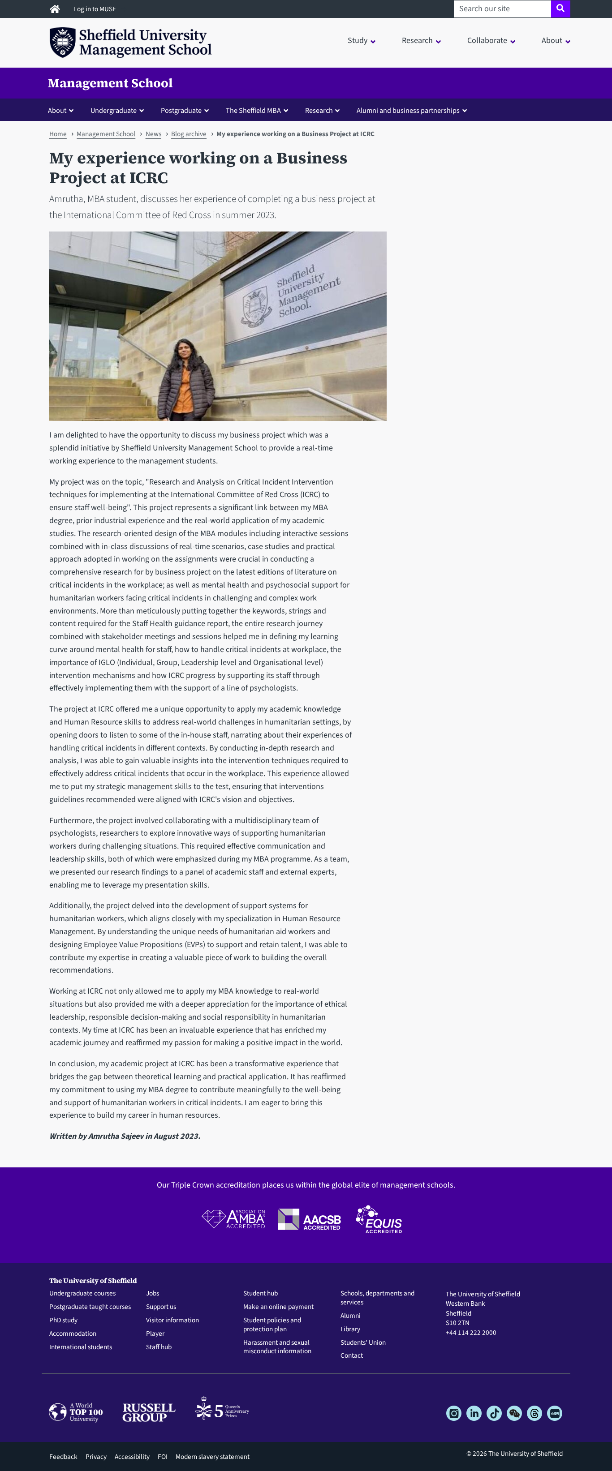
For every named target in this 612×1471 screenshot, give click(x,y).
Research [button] (417, 40)
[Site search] (560, 8)
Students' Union (363, 1342)
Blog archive (189, 134)
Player (155, 1333)
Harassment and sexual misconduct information (277, 1347)
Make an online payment (278, 1307)
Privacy (96, 1457)
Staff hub (159, 1347)
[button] (63, 110)
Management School (110, 82)
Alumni (350, 1316)
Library (350, 1329)
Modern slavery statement (213, 1457)
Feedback (63, 1457)
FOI (163, 1457)
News (153, 134)
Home (58, 134)
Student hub (260, 1293)
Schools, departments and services (377, 1298)
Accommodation (72, 1333)
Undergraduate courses (82, 1293)
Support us (161, 1307)
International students (80, 1347)
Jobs (152, 1293)
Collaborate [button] (487, 40)
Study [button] (357, 40)
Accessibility (132, 1457)
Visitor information (172, 1320)
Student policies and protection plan (272, 1325)
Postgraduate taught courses (90, 1307)
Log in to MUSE (95, 9)
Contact (351, 1355)
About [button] (552, 40)
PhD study (63, 1320)
